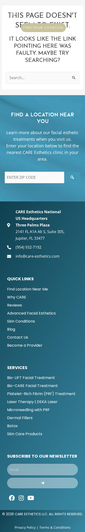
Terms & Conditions (55, 527)
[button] (76, 11)
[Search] (72, 177)
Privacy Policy (25, 527)
